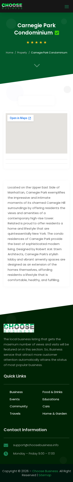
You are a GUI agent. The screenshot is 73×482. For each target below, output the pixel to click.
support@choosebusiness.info (36, 445)
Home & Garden (55, 413)
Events (15, 399)
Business (16, 392)
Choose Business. (45, 471)
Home (9, 52)
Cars (46, 406)
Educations (51, 399)
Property (22, 52)
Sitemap (45, 475)
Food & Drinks (52, 392)
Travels (15, 413)
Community (19, 406)
